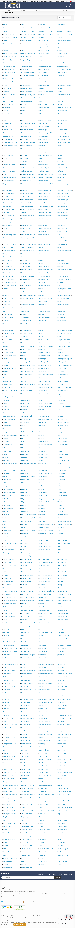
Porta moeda (61, 689)
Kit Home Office (8, 489)
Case (40, 257)
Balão (23, 82)
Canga (5, 228)
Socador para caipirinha (28, 785)
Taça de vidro (43, 804)
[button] (66, 6)
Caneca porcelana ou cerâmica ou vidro (33, 209)
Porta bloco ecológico (28, 655)
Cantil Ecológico (44, 231)
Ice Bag (59, 432)
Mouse (23, 588)
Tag (58, 814)
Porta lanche (61, 680)
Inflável (41, 435)
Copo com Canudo (63, 305)
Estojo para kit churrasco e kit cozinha (15, 390)
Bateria (23, 104)
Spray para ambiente (45, 785)
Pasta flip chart (25, 613)
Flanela (5, 403)
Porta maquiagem (44, 689)
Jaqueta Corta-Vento (63, 438)
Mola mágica (61, 581)
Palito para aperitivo (9, 607)
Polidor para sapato (9, 645)
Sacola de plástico (44, 766)
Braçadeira (24, 155)
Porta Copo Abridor (9, 670)
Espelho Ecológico (8, 384)
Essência (60, 384)
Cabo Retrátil (25, 161)
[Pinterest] (61, 922)
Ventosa (23, 858)
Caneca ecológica (26, 203)
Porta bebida (61, 651)
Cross (41, 336)
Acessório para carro (45, 31)
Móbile (5, 540)
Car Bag (41, 247)
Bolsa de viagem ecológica (65, 133)
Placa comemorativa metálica (48, 639)
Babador (24, 79)
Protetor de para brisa (10, 724)
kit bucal (5, 457)
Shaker (23, 782)
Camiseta (24, 190)
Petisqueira (60, 626)
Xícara (59, 864)
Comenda (42, 295)
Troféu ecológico (62, 849)
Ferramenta (24, 397)
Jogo (22, 441)
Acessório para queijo (28, 37)
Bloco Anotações (26, 114)
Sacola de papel (8, 766)
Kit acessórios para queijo (47, 444)
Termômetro (7, 826)
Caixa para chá (61, 177)
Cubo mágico (25, 340)
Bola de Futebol (62, 120)
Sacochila (24, 750)
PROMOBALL (61, 721)
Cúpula (59, 235)
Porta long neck (62, 686)
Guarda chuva (7, 429)
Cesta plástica (61, 260)
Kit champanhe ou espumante (12, 467)
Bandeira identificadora (46, 91)
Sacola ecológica (44, 772)
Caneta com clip (62, 212)
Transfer (42, 842)
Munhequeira (7, 594)
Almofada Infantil (44, 53)
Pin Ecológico (61, 629)
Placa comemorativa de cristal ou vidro (33, 639)
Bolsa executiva (26, 136)
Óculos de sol (43, 40)
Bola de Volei (43, 123)
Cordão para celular (63, 327)
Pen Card (24, 619)
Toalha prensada (62, 836)
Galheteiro (24, 413)
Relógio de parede (44, 740)
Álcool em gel (7, 50)
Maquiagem (6, 553)
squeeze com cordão (9, 788)
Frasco (5, 406)
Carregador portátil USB (64, 250)
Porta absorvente (26, 648)
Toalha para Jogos (26, 836)
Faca (4, 394)
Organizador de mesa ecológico (13, 604)
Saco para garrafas (45, 775)
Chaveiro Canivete (26, 270)
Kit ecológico (43, 476)
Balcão (59, 82)
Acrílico (59, 37)
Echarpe (5, 359)
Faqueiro (60, 394)
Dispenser (42, 349)
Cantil (23, 231)
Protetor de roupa (26, 724)
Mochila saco (61, 578)
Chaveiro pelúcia (44, 279)
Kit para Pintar (43, 495)
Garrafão (60, 416)
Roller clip (42, 744)
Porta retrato (7, 699)
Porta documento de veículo (48, 674)
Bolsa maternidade (63, 136)
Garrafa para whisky (9, 419)
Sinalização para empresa (65, 782)
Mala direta (24, 543)
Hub (40, 432)
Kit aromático (7, 451)
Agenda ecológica (44, 47)
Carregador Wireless (27, 254)
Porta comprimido (26, 667)
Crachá (41, 333)
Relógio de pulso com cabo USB (13, 744)
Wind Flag (24, 864)
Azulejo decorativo (9, 79)
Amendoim (60, 56)
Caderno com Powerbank (65, 168)
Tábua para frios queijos (46, 810)
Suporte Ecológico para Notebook (49, 794)
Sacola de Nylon (62, 763)
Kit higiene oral (7, 486)
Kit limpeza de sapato (9, 492)
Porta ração (25, 696)
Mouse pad (60, 588)
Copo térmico (61, 320)
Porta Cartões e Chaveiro (11, 661)
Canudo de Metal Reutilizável (30, 235)
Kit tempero (25, 508)
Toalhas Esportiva (26, 839)
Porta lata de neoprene (10, 686)
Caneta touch (61, 225)
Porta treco (42, 705)
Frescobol (24, 410)
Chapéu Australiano (63, 263)
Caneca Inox (43, 203)
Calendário (6, 187)
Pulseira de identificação (46, 728)
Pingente (6, 632)
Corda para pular (26, 330)
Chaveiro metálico (26, 279)
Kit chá (59, 464)
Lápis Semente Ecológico (65, 521)
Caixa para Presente (27, 180)
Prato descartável (8, 718)
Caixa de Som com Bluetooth (30, 177)
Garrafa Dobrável (44, 416)
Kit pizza (60, 499)
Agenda (23, 47)
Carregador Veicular (9, 254)
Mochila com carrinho (46, 575)
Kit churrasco (43, 467)
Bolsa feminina (43, 136)
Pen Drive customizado (28, 623)
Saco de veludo (8, 759)
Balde (5, 85)
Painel (59, 604)
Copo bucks (42, 305)
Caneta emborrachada (28, 219)
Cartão (59, 254)
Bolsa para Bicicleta (45, 139)
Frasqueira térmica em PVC (65, 406)
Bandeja (59, 91)
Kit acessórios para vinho (11, 448)
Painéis (41, 604)
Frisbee (41, 410)
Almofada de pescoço (28, 53)
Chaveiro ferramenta (27, 276)
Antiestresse (7, 63)
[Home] (1, 12)
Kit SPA (23, 505)
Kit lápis (59, 489)
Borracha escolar (44, 149)
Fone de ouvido (26, 403)
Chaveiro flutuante (45, 276)
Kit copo (23, 470)
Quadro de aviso (26, 731)
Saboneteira (7, 747)
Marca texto (61, 553)
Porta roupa (7, 702)
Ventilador (42, 855)
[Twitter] (61, 919)
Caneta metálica (44, 222)
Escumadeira (25, 378)
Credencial (6, 336)
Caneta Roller (43, 225)
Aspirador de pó (62, 72)
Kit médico (24, 492)
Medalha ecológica (27, 569)
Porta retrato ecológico (46, 699)
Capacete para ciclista (28, 238)
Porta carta (60, 658)
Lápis (41, 518)
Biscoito (5, 110)
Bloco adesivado (62, 110)
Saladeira (24, 779)
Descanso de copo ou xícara (48, 346)
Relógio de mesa (26, 740)
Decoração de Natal (63, 343)
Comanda (6, 295)
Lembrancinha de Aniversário (48, 524)
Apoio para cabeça (9, 66)
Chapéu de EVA (26, 266)
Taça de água (43, 801)
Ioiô (58, 435)
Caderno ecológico (9, 171)
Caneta (23, 212)
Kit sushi (41, 505)
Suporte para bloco (27, 798)
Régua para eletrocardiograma (48, 734)
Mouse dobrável (44, 588)
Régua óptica (25, 734)
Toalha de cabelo (44, 829)
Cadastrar (57, 877)
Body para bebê (62, 117)
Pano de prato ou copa (46, 607)
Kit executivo (25, 480)
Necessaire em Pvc (9, 597)
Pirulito (23, 635)
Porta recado (43, 696)
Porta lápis (6, 683)
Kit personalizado (62, 495)
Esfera (41, 378)
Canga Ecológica (26, 228)
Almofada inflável (62, 53)
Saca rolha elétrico (63, 747)
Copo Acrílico (7, 305)
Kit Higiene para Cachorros (29, 486)
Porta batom (43, 651)
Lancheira (42, 515)
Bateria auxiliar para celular (47, 104)
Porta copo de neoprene (28, 670)
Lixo (58, 530)
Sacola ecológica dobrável (65, 772)
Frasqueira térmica (45, 406)
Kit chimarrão (25, 467)
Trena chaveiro (62, 845)
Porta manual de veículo (28, 689)
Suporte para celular (45, 798)
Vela (4, 855)
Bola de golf (7, 123)
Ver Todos (66, 10)
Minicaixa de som (26, 572)
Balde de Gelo (25, 85)
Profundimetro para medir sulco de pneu (51, 721)
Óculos (5, 40)
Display (59, 349)
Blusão (23, 117)
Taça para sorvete (8, 807)
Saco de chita (7, 753)
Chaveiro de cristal (8, 273)
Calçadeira (6, 184)
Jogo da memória (62, 441)
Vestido (41, 858)
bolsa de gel (43, 130)
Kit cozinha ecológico (45, 473)
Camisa (41, 187)
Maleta (5, 546)
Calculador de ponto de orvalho (49, 184)
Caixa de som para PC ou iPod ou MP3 (51, 177)
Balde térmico (7, 88)
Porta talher (6, 705)
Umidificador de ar (45, 852)
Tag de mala (7, 817)
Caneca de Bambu (8, 200)
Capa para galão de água (29, 244)
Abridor (5, 28)
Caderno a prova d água (28, 168)
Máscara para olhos (63, 562)
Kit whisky (60, 511)
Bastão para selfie (26, 101)
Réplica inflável (25, 737)
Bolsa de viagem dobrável (47, 133)
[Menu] (2, 6)
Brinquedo (24, 158)
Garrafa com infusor (9, 416)
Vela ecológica (25, 855)
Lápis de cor (7, 521)
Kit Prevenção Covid (45, 502)
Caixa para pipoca (8, 180)
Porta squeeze (25, 702)
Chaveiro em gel (8, 276)
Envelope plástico (44, 371)
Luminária (60, 534)
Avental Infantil (43, 76)
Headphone (6, 432)
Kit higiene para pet (45, 486)
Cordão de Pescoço (9, 327)
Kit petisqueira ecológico (28, 499)
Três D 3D (24, 842)
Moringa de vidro (8, 588)
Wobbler (41, 864)
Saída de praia (61, 744)
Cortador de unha (26, 333)
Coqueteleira (43, 324)
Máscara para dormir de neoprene (49, 562)
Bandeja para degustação (29, 95)
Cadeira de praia (44, 165)
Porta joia (42, 680)
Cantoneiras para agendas (65, 231)
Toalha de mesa (8, 833)
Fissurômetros (25, 400)
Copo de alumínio (62, 308)
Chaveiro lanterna (8, 279)
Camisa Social (7, 190)
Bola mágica (7, 126)
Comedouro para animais (29, 295)
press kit (5, 721)
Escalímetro (61, 371)
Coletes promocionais (64, 289)
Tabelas (23, 807)
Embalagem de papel (45, 362)
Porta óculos (43, 645)
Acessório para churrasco (29, 34)
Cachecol (60, 161)
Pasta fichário (7, 613)
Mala (22, 540)
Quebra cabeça (44, 731)
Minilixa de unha (44, 572)
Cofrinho (6, 289)
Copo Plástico (61, 317)
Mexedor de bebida (63, 569)
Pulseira (23, 728)
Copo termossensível (9, 324)
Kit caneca (24, 460)
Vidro (59, 858)
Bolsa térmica (43, 142)
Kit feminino (61, 480)
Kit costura (6, 473)
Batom (59, 104)
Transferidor (61, 842)
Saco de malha (61, 753)
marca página (43, 553)
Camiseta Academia (45, 190)
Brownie (59, 158)
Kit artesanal (25, 451)
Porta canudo (25, 658)
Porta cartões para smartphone (31, 661)
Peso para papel (26, 626)
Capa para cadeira (26, 241)
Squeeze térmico (44, 791)
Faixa (23, 394)
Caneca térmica (44, 209)
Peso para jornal (8, 626)
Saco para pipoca (62, 775)
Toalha (5, 829)
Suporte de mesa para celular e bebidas (15, 794)
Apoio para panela (63, 66)
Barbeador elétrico (63, 98)
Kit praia (23, 502)
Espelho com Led (44, 381)
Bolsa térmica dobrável (64, 142)
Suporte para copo (63, 798)
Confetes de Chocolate (46, 298)
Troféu (5, 849)
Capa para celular (62, 241)
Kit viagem (24, 511)
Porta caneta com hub (10, 658)
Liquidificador (61, 527)
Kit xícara (6, 515)
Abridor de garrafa (26, 28)
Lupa (40, 537)
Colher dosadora (44, 292)
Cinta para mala (26, 285)
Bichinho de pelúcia (45, 107)
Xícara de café (7, 868)
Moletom (42, 585)
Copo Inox (60, 314)
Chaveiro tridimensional (10, 282)
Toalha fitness (7, 836)
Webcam (6, 864)
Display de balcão (8, 352)
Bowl (59, 152)
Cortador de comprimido (64, 330)
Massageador (61, 565)
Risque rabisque (26, 744)
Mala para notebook (63, 543)
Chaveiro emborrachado (64, 273)
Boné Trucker (25, 149)
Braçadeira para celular (46, 155)
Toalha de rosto (62, 833)
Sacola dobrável (26, 772)
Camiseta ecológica (9, 193)
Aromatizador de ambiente (11, 72)
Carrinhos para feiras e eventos (48, 254)
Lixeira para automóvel (28, 530)
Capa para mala (8, 247)
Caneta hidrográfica (45, 219)
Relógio (5, 740)
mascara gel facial (8, 559)
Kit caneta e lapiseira (63, 460)
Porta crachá (7, 674)
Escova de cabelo (26, 374)
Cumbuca (6, 343)
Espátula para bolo (9, 381)
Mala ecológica (44, 543)
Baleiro (41, 88)
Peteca (41, 626)
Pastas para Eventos (9, 616)
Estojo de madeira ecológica (48, 387)
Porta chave (61, 664)
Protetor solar (7, 728)
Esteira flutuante (8, 387)
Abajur (23, 25)
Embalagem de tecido (64, 362)
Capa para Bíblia (8, 241)
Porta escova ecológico (10, 677)
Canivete (6, 231)
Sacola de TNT (61, 769)
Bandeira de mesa (26, 91)
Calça (59, 180)
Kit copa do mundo (9, 470)
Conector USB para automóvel (30, 298)
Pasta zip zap (25, 616)
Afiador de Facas (62, 44)
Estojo (23, 387)
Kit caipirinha (7, 460)
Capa (4, 238)
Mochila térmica (8, 581)
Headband (60, 429)
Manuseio (24, 549)
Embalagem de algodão (64, 359)
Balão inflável (43, 82)
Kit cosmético (61, 470)
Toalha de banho (26, 829)
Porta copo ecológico (45, 670)
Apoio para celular (26, 66)
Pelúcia (5, 619)
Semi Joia (6, 782)
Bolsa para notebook (63, 139)
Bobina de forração (45, 117)
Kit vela (5, 511)
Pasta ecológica (44, 610)
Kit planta (6, 502)
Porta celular (25, 664)
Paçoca (23, 604)
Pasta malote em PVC (46, 613)
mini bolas (6, 572)
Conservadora (7, 301)
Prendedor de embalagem (65, 718)
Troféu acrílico (25, 849)
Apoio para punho (8, 69)
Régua (5, 734)
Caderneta (60, 165)
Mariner (5, 556)
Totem (59, 839)
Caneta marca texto (27, 222)
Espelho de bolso (62, 381)
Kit (22, 444)
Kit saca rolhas (7, 505)
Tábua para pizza (26, 814)
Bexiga (23, 107)
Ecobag (23, 359)
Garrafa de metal (26, 416)
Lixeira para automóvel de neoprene (50, 530)
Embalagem (43, 359)
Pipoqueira (60, 632)
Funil (58, 410)
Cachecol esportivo (9, 165)
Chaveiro (60, 266)
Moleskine (24, 585)
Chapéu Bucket (7, 266)
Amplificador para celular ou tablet (31, 60)
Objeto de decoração (27, 597)
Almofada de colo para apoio (12, 53)
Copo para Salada (44, 317)
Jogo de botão (7, 444)
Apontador (24, 69)
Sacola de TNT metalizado (11, 772)
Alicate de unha (44, 50)
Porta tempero (25, 705)
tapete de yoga (62, 820)
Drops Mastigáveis (63, 355)
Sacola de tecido (44, 769)
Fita (40, 400)
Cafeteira (60, 171)
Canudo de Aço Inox (9, 235)
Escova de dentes (62, 374)
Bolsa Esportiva (8, 136)
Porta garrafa (43, 677)
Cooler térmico (43, 301)
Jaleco (23, 438)
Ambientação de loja (45, 56)
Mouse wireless (62, 591)
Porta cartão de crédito (64, 661)
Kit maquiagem (62, 492)
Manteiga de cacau (9, 549)
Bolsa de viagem (26, 133)
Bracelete (60, 155)
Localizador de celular (46, 534)
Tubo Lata (6, 852)
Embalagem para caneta (64, 365)
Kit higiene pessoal (63, 486)
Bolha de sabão (26, 126)
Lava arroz (24, 524)
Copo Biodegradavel (27, 305)
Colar (23, 289)
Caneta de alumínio (45, 215)
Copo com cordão (8, 308)
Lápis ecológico (26, 521)
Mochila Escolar (26, 578)
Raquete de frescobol (45, 737)
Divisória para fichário (10, 355)
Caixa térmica (43, 180)
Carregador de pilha (45, 250)
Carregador (60, 247)
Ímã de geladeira (26, 56)
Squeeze (37, 10)
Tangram (6, 820)
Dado (23, 343)
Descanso (6, 346)
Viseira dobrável (62, 861)
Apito (41, 63)
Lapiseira (42, 521)
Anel (58, 60)
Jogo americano (44, 441)
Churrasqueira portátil (9, 285)
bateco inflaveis (8, 104)
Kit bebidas (24, 454)
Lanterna (6, 518)
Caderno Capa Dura (45, 168)
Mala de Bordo (43, 540)
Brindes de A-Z (9, 12)
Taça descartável (26, 804)
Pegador (41, 616)
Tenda (41, 823)
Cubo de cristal (7, 340)
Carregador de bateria (10, 250)
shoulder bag (43, 782)
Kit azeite (42, 451)
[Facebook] (58, 919)
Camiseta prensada (63, 193)
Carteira (23, 257)
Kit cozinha (24, 473)
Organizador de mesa (64, 600)
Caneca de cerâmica (27, 200)
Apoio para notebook (45, 66)
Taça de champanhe (63, 801)
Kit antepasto (43, 448)
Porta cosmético (62, 670)
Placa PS (24, 642)
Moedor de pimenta (45, 581)
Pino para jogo (25, 632)
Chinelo (23, 282)
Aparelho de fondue (27, 63)
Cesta (41, 260)
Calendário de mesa (27, 187)
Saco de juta (25, 753)
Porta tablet (61, 702)
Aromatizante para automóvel (30, 72)
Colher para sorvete (63, 292)
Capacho (42, 238)
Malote (23, 546)
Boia (4, 120)
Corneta (41, 330)
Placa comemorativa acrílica (11, 639)
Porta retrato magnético (64, 699)
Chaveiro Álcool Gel (9, 270)
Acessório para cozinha (64, 34)
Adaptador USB (8, 44)
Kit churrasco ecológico (64, 467)
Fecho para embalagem (10, 397)
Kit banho (60, 451)
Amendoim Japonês (9, 60)
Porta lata (60, 683)
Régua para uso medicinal (11, 737)
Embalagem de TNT (9, 365)
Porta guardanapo (8, 680)
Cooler (23, 301)
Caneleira (6, 212)
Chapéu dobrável (44, 266)
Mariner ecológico (26, 556)
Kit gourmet (61, 483)
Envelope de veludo (27, 371)
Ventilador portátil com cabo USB (13, 858)
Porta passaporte (62, 693)
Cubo (59, 336)
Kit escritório (7, 480)
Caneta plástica (8, 225)
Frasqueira (24, 406)
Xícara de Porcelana (27, 868)
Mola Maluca (7, 585)
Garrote (5, 422)
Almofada (60, 50)
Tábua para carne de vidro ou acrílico (14, 810)
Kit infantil (24, 489)
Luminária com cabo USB (11, 537)
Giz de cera (42, 422)
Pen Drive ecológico (45, 623)
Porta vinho (24, 709)
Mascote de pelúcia (45, 565)
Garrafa (59, 413)
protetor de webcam (63, 724)
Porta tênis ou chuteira (46, 702)
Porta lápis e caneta (27, 683)
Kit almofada (25, 448)
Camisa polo (61, 187)
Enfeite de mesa (44, 368)
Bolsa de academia (27, 130)
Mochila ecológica (8, 578)
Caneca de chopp (62, 200)
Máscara (60, 556)
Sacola (23, 759)
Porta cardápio (43, 658)
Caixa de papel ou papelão (47, 174)
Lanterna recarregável (28, 518)
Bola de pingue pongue (28, 123)
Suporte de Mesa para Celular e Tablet (33, 794)
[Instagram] (58, 922)
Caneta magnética (8, 222)
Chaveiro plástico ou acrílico (66, 279)
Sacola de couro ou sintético (66, 759)
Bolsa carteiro (7, 130)
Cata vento (60, 257)
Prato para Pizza (44, 718)
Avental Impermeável (27, 76)
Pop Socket (24, 645)
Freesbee (6, 410)
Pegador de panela (63, 616)
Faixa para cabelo (44, 394)
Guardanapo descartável (28, 429)
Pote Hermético (44, 712)
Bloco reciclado (8, 117)
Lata (4, 524)
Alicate (23, 50)
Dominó (23, 355)
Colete (41, 289)
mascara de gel (62, 559)
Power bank (6, 715)
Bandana (60, 88)
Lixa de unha (7, 530)
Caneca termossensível (64, 209)
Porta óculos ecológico (64, 645)
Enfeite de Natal (62, 368)
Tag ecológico (25, 817)
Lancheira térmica (62, 515)
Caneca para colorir (27, 206)
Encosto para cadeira (27, 368)
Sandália (60, 779)
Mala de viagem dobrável (11, 543)
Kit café (59, 457)
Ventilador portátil (62, 855)
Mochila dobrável (62, 575)
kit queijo (60, 502)
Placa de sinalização (9, 642)
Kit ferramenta (7, 483)
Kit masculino (7, 495)
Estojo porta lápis (26, 390)
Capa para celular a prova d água (13, 244)
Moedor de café (26, 581)
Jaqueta (41, 438)
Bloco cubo (42, 114)
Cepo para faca (8, 260)
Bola (22, 120)
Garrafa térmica (62, 419)
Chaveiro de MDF (26, 273)
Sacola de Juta (25, 763)
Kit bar (5, 454)
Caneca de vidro (8, 203)
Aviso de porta (61, 76)
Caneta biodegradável (46, 212)
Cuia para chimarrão (63, 340)
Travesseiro (6, 845)
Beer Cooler (7, 107)
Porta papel (42, 693)
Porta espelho (25, 677)
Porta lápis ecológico (45, 683)
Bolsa (59, 126)
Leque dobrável (44, 527)
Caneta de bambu (62, 215)
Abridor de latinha (62, 28)
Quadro (5, 731)
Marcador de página (27, 553)
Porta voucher (43, 709)
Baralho (41, 98)
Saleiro (41, 779)
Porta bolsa (42, 655)
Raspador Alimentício (63, 737)
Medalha (5, 569)
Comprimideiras (8, 298)
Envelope (6, 371)
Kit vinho (42, 511)
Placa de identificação (64, 639)
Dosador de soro (44, 355)
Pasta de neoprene (27, 610)
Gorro (23, 425)
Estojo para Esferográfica (65, 387)
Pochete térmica (62, 642)
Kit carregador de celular (28, 464)
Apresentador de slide (46, 69)
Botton (23, 152)
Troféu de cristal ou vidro (47, 849)
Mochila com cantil (27, 575)
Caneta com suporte (27, 215)
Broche (41, 158)
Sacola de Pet (25, 766)
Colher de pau (25, 292)
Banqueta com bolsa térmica (30, 98)
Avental (5, 76)
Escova (5, 374)
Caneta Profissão (26, 225)
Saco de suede (43, 756)
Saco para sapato (8, 779)
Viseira (23, 861)
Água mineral (61, 47)
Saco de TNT (61, 756)
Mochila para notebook (46, 578)
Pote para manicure (63, 712)
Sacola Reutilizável (8, 775)
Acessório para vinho (45, 37)
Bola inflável (61, 123)
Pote (4, 712)
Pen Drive (42, 619)
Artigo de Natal (44, 72)
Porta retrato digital (27, 699)
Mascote (24, 565)
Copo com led (25, 308)
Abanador (42, 25)
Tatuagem (24, 823)
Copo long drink (8, 317)
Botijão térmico (8, 152)
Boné (59, 145)
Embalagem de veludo (28, 365)
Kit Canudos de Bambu (10, 464)
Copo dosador (61, 311)
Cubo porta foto (44, 340)
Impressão (24, 435)
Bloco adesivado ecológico (11, 114)
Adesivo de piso (44, 44)
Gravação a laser (62, 425)
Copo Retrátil (7, 320)
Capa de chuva (61, 238)
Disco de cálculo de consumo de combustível (35, 349)
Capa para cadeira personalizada (49, 241)
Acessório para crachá (10, 37)
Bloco (41, 110)
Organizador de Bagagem (11, 600)
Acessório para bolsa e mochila (30, 31)
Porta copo (60, 667)
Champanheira (25, 263)
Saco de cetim (61, 750)
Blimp (23, 110)
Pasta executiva (62, 610)
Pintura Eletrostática (45, 632)
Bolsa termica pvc (26, 145)
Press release (25, 721)
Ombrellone (42, 597)
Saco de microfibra (9, 756)
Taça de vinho (61, 804)
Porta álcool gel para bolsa (11, 651)
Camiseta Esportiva (27, 193)
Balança (59, 79)
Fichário (59, 397)
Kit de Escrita (7, 476)
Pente (59, 623)
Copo (8, 10)
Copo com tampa (44, 308)
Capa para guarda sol (45, 244)
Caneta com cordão (9, 215)
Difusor (5, 349)
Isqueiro (5, 438)
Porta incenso (25, 680)
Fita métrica (61, 400)
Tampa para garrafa (63, 817)
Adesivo (23, 44)
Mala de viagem (62, 540)
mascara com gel (44, 559)
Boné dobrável (7, 149)
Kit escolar (60, 476)
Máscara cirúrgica (26, 559)
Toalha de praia (44, 833)
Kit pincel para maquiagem (47, 499)
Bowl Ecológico (8, 155)
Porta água (42, 648)
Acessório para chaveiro (10, 34)
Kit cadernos (43, 457)
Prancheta (24, 715)
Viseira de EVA (43, 861)
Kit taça (59, 505)
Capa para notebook (27, 247)
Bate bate (60, 101)
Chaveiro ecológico (45, 273)
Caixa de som (61, 174)
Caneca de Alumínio (63, 196)
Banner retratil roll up (63, 95)
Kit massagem (25, 495)
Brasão (5, 158)
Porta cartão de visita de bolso (12, 664)
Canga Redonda (62, 228)
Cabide (5, 161)
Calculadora (24, 184)
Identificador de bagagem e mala (13, 435)
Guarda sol (42, 429)
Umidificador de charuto (64, 852)
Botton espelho (44, 152)
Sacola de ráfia (25, 769)
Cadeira (23, 165)
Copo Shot (42, 320)
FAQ (72, 1)
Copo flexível (25, 314)
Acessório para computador (47, 34)
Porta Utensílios (62, 705)
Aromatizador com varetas (65, 69)
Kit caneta (42, 460)
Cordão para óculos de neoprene (31, 327)
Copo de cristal (25, 311)
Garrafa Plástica (26, 419)
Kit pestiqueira (7, 499)
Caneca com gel (44, 196)
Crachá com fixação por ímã (66, 333)
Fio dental (6, 400)
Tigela (41, 826)
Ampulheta (42, 60)
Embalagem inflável (45, 365)
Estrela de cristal (44, 390)
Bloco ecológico (62, 114)
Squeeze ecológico (63, 788)
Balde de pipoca (44, 85)
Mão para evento (44, 549)
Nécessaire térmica (45, 594)
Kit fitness (24, 483)
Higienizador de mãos (28, 432)
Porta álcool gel (62, 648)
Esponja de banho (44, 384)
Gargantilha (42, 413)
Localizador (24, 534)
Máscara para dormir (27, 562)
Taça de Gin (6, 804)
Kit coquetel (43, 470)
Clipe (58, 285)
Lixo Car (5, 534)
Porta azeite (25, 651)
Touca (5, 842)
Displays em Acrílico (45, 352)
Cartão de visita (8, 257)
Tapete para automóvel (10, 823)
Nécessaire (24, 594)
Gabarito (6, 413)
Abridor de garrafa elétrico (47, 28)
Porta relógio (61, 696)
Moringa (59, 585)
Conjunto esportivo (63, 298)
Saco (4, 750)
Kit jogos (42, 489)
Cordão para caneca (45, 327)
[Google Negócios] (65, 922)
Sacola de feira (7, 763)
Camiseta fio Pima (44, 193)
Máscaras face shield (9, 565)
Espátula (60, 378)
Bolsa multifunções (9, 139)
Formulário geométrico (64, 403)
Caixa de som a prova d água (12, 177)
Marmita (41, 556)
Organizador (61, 597)
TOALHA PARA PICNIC (46, 836)
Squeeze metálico (8, 791)
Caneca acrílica (25, 196)
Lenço (5, 527)
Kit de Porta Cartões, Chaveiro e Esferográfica (35, 476)
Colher (5, 292)
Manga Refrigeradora (45, 546)
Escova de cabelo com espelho (48, 374)
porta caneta (61, 655)
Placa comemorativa (63, 635)
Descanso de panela (63, 346)
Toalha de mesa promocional (30, 833)
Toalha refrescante (9, 839)
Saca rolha (42, 747)
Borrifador (60, 149)
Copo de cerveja (8, 311)
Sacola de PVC (7, 769)
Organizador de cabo (27, 600)
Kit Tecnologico (8, 508)
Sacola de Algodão (45, 759)
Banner (41, 95)
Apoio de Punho (62, 63)
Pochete (41, 642)
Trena (41, 845)
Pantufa (59, 607)
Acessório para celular (64, 31)
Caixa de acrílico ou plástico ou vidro (32, 174)
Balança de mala (8, 82)
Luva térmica (61, 537)
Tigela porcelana (62, 826)
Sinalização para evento (10, 785)
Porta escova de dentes (64, 674)
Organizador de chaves (46, 600)
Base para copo (8, 101)
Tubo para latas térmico (28, 852)
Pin (40, 629)
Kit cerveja (42, 464)
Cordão (59, 324)
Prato (41, 715)
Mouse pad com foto (27, 591)
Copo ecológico (8, 314)
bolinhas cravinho (44, 126)
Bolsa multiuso (25, 139)
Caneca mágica (62, 203)
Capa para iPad (62, 244)
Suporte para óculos (63, 794)
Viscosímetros (7, 861)
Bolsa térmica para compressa (12, 145)
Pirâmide (6, 635)
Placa (41, 635)
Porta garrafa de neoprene (65, 677)
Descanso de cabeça (27, 346)
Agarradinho (7, 47)
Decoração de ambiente (46, 343)
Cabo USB (42, 161)
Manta (59, 546)
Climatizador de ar (44, 285)
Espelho (23, 381)
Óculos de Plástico (27, 40)
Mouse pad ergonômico (46, 591)
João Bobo (6, 441)
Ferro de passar (44, 397)
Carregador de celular (27, 250)
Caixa (4, 174)
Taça (22, 801)
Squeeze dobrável (44, 788)
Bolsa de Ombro (62, 130)
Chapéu (41, 263)
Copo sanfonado (26, 320)
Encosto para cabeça (9, 368)
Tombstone (42, 839)
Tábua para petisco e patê (11, 814)
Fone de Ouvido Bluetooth (47, 403)
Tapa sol (24, 820)
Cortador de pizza (8, 333)
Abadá (5, 25)
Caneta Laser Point (63, 219)
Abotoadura (61, 25)
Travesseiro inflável (27, 845)
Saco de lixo (43, 753)
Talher (41, 817)
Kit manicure (43, 492)
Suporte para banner (9, 798)
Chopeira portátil (62, 282)
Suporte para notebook (10, 801)
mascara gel (7, 562)
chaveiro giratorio (62, 276)
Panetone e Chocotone (28, 607)
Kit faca (41, 480)
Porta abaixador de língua (11, 648)
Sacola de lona (43, 763)
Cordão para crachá (9, 330)
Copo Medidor (25, 317)
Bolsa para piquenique (10, 142)
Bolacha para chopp (45, 120)
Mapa (59, 549)
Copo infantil (43, 314)
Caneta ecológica (8, 219)
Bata (40, 101)
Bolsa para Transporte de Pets (30, 142)
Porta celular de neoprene (47, 664)
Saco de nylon (25, 756)
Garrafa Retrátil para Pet (46, 419)
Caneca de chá (43, 200)
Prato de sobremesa (27, 718)
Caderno (5, 168)
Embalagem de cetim (9, 362)
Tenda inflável (61, 823)
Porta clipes (6, 667)
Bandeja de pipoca (9, 95)
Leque (23, 527)
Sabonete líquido (26, 747)
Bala (40, 79)
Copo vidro (24, 324)
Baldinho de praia (26, 88)
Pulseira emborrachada (64, 728)
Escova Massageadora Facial (12, 378)
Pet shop (6, 629)
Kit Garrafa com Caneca (46, 483)
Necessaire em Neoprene (65, 594)
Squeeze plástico (26, 791)
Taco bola (42, 814)
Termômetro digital (27, 826)
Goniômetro (7, 425)
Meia (40, 569)
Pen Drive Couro (8, 623)
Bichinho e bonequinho (64, 107)
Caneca (52, 10)
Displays (23, 352)
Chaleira (5, 263)
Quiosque (60, 731)
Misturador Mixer (62, 572)
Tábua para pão (62, 810)
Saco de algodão (44, 750)
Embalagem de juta (27, 362)
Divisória (60, 352)
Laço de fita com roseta (28, 515)
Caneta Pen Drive (62, 222)
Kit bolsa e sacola (62, 454)
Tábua (41, 807)
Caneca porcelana (8, 209)
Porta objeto (25, 693)
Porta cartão (43, 661)
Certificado (24, 260)
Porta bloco (6, 655)
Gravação (42, 425)
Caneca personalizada (46, 206)
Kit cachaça (24, 457)
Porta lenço (42, 686)
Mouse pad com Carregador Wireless (14, 591)
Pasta (5, 610)
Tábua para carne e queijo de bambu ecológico (35, 810)
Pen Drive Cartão (62, 619)
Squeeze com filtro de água (29, 788)
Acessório (6, 31)
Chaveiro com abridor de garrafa (49, 270)
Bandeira (6, 91)
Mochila (23, 10)
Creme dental (25, 336)
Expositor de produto (63, 390)
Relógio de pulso (62, 740)
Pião (22, 629)
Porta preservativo (9, 696)
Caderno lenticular (26, 171)
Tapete (41, 820)
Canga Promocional (45, 228)
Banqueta (6, 98)
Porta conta (43, 667)
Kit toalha (42, 508)
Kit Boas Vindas (44, 454)
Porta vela (6, 709)
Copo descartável (44, 311)
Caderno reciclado (44, 171)
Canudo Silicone (44, 235)
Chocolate (42, 282)
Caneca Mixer (7, 206)
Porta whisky (61, 709)
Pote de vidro (25, 712)
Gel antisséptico (26, 422)
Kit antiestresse (62, 448)
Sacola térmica (25, 775)
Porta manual (7, 689)
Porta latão (24, 686)
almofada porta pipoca (10, 56)
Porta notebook (8, 693)
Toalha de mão (62, 829)
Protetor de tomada (45, 724)
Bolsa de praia (7, 133)
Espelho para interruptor (28, 384)
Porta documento (26, 674)
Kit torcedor (61, 508)
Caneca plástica (62, 206)
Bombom (42, 145)
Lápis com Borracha (63, 518)
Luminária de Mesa (27, 537)
